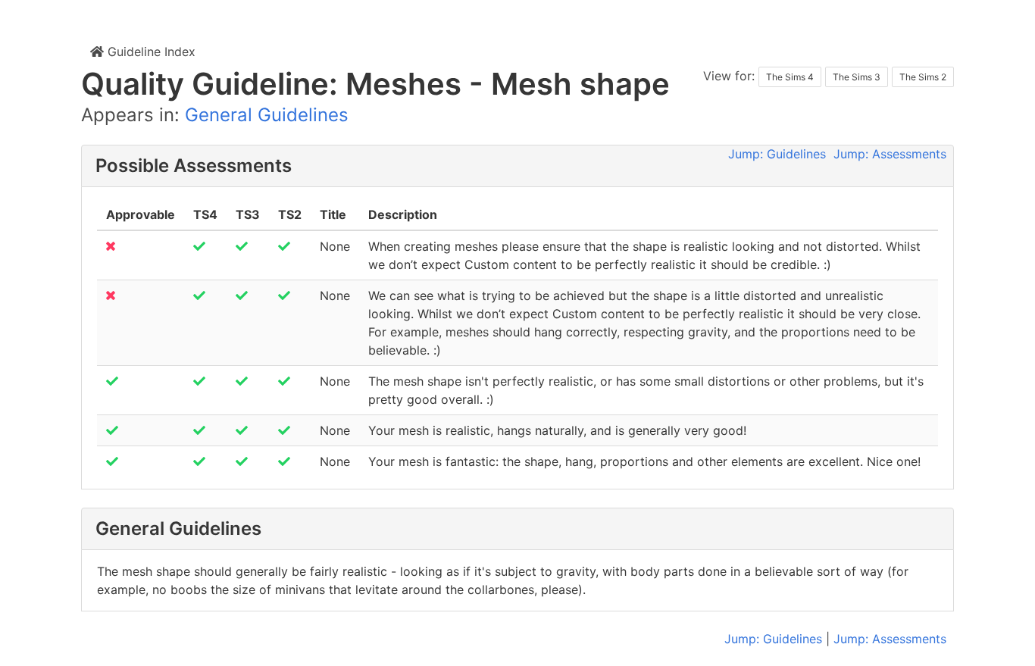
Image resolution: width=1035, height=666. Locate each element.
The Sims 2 (922, 77)
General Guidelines (267, 115)
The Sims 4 (790, 77)
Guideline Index (149, 51)
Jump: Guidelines (777, 153)
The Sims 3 (856, 77)
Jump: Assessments (889, 153)
